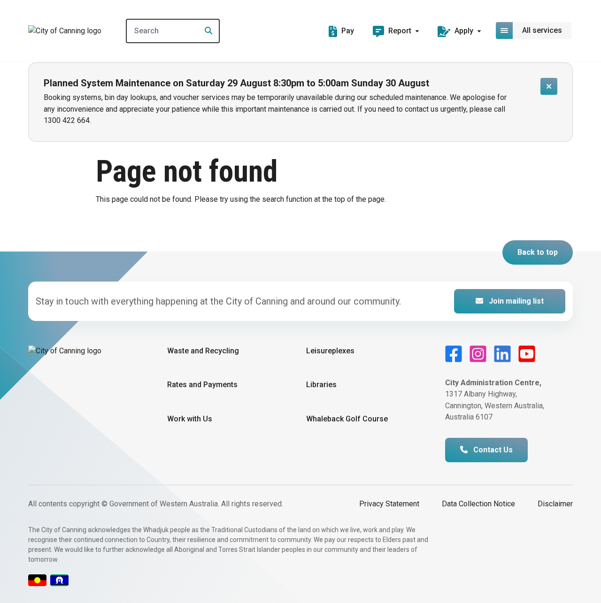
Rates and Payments (202, 384)
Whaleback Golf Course (347, 418)
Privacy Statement (389, 503)
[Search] (205, 31)
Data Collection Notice (478, 503)
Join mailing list (515, 301)
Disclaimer (555, 503)
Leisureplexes (330, 350)
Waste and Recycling (203, 350)
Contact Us (492, 449)
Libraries (321, 384)
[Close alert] (548, 86)
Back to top (537, 252)
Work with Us (189, 418)
